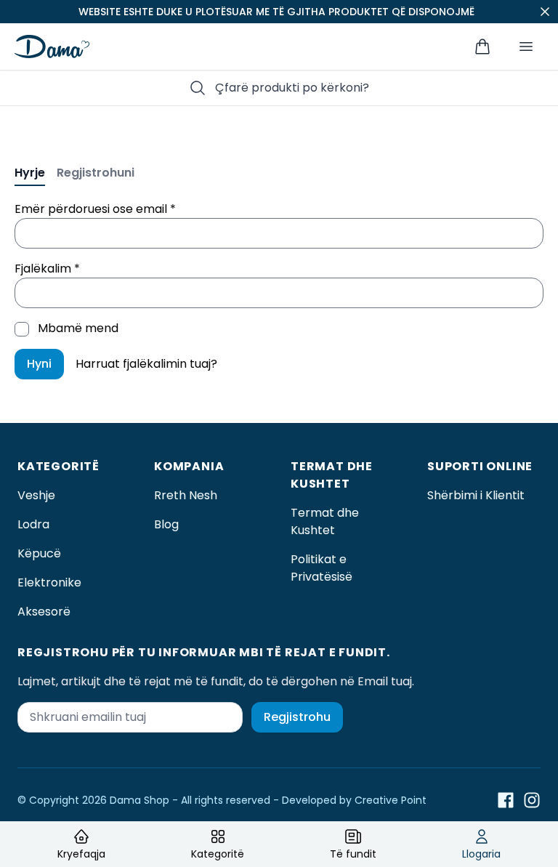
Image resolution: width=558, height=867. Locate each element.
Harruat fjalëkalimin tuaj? (146, 363)
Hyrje (30, 172)
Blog (166, 524)
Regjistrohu (297, 717)
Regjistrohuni (95, 172)
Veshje (36, 495)
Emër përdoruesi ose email (95, 209)
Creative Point (390, 800)
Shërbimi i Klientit (476, 495)
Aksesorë (43, 611)
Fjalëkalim (47, 268)
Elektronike (49, 582)
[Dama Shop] (52, 46)
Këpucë (39, 553)
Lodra (33, 524)
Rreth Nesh (185, 495)
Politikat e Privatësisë (321, 568)
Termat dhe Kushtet (325, 521)
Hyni (39, 363)
